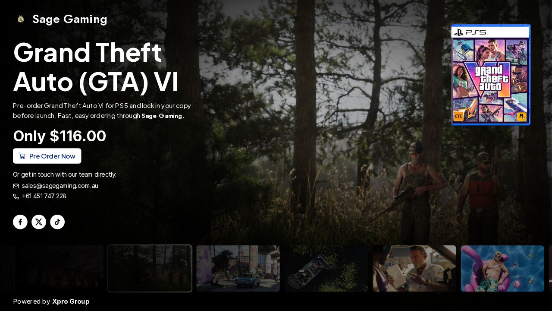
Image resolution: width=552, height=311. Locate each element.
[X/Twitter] (38, 222)
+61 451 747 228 (44, 196)
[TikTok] (57, 222)
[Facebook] (20, 222)
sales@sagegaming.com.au (60, 186)
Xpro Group (70, 301)
